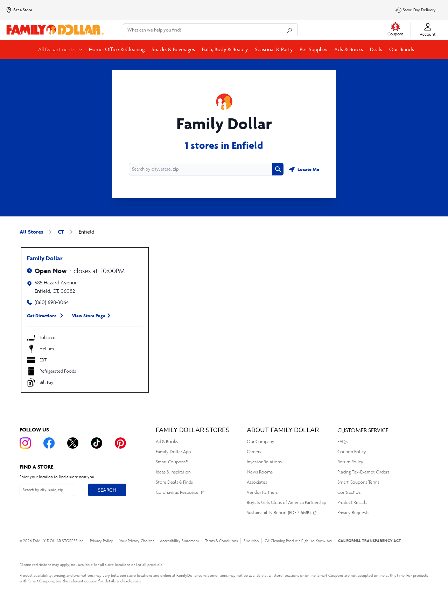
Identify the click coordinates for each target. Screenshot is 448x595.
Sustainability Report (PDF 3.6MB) (278, 513)
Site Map (251, 540)
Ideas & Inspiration (173, 472)
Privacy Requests (353, 513)
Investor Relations (264, 462)
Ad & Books (167, 441)
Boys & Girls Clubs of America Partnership (286, 502)
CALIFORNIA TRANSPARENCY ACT (369, 540)
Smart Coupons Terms (358, 482)
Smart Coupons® (172, 462)
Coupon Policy (351, 452)
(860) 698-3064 (52, 302)
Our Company (260, 441)
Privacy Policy (101, 540)
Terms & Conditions (221, 540)
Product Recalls (352, 502)
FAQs (342, 441)
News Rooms (260, 472)
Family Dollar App (173, 452)
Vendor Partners (262, 492)
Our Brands (401, 49)
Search (107, 489)
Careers (254, 452)
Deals (376, 49)
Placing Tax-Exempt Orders (363, 472)
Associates (257, 482)
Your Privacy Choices (136, 540)
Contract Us (348, 492)
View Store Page (88, 315)
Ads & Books (348, 49)
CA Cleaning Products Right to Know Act (298, 540)
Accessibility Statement (179, 540)
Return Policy (350, 462)
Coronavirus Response (177, 492)
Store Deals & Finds (174, 482)
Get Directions (42, 315)
